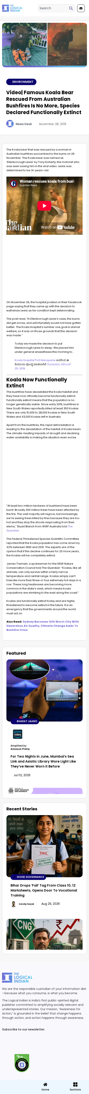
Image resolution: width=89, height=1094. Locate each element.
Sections (14, 1091)
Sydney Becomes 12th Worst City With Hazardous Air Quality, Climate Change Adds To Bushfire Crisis (42, 626)
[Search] (72, 8)
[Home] (45, 1084)
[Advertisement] (44, 269)
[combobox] (53, 8)
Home (45, 1089)
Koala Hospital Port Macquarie (35, 360)
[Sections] (14, 1083)
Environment (22, 82)
